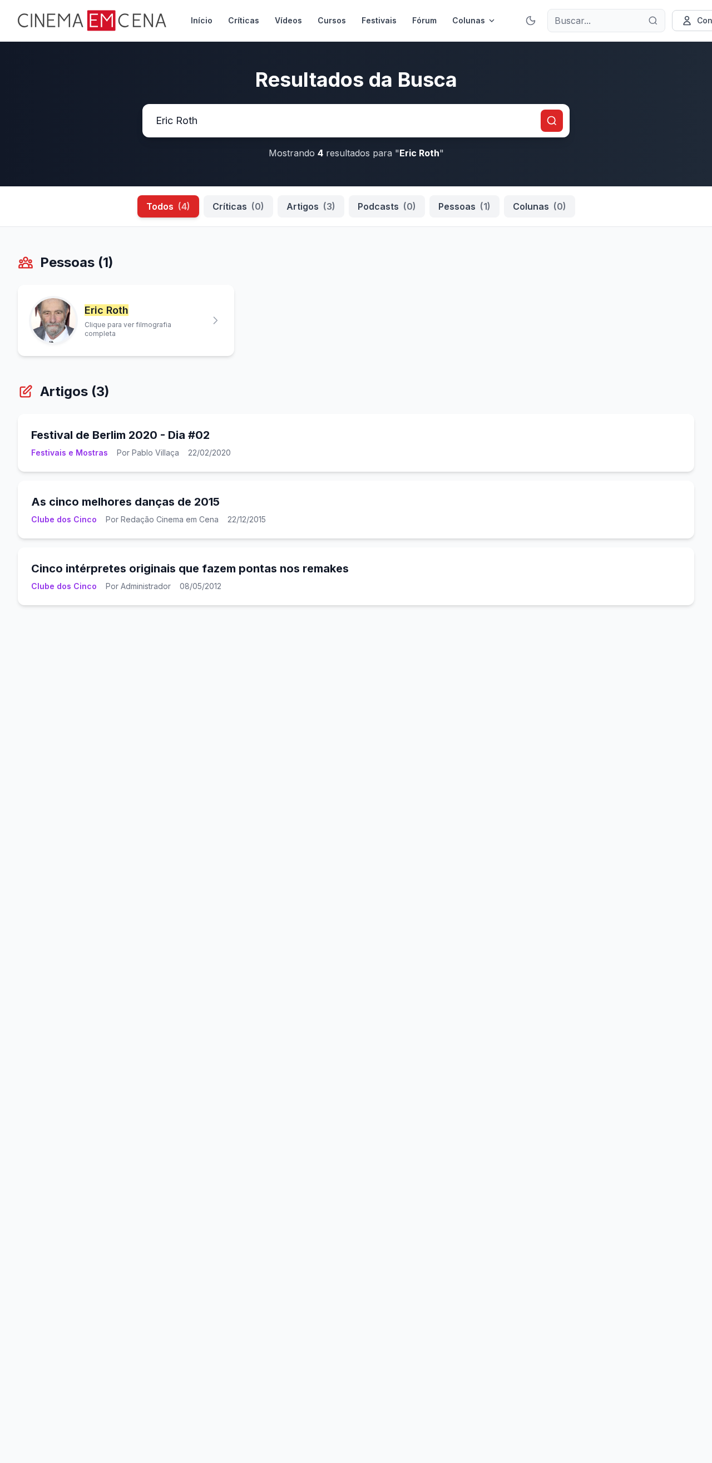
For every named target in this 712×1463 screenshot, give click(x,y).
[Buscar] (653, 21)
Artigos (310, 206)
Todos (168, 206)
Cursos (332, 20)
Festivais (379, 20)
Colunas (468, 20)
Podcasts (387, 206)
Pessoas (464, 206)
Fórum (424, 20)
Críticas (243, 20)
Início (201, 20)
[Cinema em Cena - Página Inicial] (92, 20)
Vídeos (288, 20)
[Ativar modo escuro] (531, 21)
